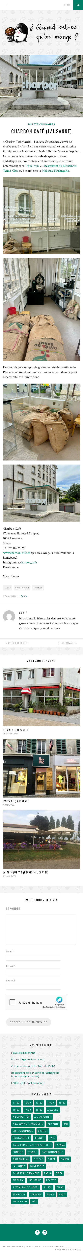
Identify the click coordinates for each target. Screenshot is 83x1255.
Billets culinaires (41, 124)
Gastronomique (52, 1152)
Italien (64, 1159)
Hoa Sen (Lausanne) (15, 729)
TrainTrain (32, 166)
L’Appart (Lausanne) (16, 801)
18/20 (39, 1109)
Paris (47, 1173)
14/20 (50, 1102)
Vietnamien (20, 1201)
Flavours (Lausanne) (23, 1053)
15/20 (62, 1102)
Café (8, 587)
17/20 (27, 1109)
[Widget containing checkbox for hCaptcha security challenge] (36, 1002)
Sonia (24, 596)
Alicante (53, 1123)
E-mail (10, 966)
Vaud (62, 1194)
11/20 (16, 1102)
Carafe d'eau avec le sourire (32, 1145)
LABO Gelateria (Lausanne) (27, 1083)
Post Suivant (67, 643)
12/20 (27, 1102)
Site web (11, 980)
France (32, 1152)
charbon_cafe (28, 562)
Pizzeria (18, 1180)
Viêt (34, 1201)
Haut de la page (66, 1249)
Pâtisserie (34, 1180)
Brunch (39, 1138)
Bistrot (43, 1131)
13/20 (39, 1102)
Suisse (38, 587)
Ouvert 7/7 (37, 1166)
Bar (65, 1123)
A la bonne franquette (28, 1123)
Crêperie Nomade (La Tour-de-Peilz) (33, 1066)
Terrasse (36, 1194)
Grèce (52, 1159)
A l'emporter (21, 1116)
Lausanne (22, 587)
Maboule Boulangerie (55, 171)
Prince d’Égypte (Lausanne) (27, 1059)
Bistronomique (23, 1131)
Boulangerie (21, 1138)
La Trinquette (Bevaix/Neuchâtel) (26, 872)
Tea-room (19, 1194)
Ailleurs (52, 1109)
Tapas (60, 1187)
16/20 (16, 1109)
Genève (38, 1159)
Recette (51, 1180)
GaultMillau (21, 1159)
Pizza (59, 1173)
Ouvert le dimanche (26, 1173)
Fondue (18, 1152)
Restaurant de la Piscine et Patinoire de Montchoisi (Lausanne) (35, 1074)
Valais (50, 1194)
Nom (9, 951)
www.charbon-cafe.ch (16, 553)
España (60, 1145)
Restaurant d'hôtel (26, 1187)
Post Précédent (18, 643)
